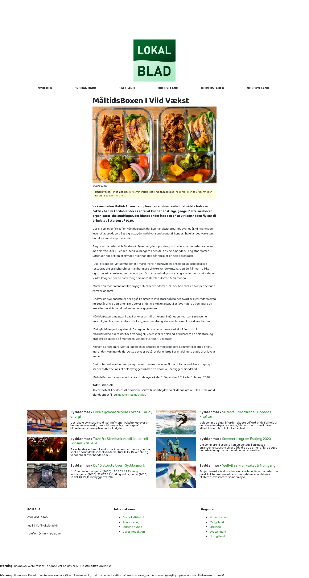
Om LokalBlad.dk (134, 517)
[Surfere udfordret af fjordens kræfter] (176, 422)
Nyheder (45, 88)
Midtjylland (167, 88)
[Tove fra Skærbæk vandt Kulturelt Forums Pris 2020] (47, 448)
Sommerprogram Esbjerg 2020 (235, 439)
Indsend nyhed (132, 526)
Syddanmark (85, 88)
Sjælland (127, 88)
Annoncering (131, 522)
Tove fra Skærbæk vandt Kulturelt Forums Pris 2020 (109, 441)
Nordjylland (258, 88)
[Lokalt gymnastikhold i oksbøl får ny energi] (47, 422)
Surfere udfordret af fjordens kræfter (235, 414)
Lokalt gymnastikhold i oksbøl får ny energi (111, 414)
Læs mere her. (117, 196)
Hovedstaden (212, 88)
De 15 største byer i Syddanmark (107, 465)
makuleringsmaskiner (131, 394)
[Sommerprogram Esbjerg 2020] (176, 448)
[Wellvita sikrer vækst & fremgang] (176, 475)
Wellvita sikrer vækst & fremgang (237, 465)
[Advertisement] (154, 19)
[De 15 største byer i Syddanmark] (47, 475)
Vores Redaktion (134, 531)
